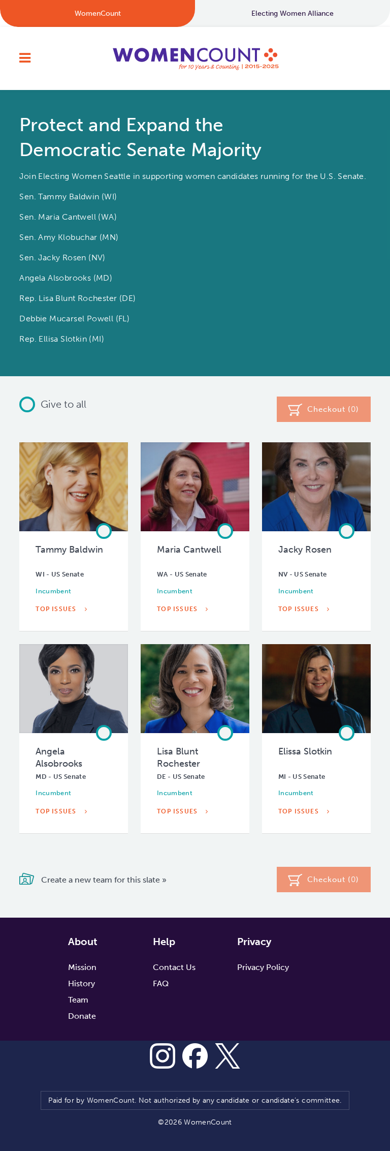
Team (78, 1000)
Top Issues (57, 609)
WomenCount (195, 58)
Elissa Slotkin (305, 751)
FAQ (161, 983)
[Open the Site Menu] (24, 58)
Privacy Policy (263, 967)
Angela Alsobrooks (59, 757)
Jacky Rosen (305, 549)
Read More (57, 632)
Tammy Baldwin (69, 549)
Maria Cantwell (189, 549)
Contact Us (174, 967)
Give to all (63, 404)
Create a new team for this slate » (103, 880)
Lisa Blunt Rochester (178, 757)
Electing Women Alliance (292, 13)
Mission (82, 967)
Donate (82, 1016)
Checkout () (333, 409)
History (81, 983)
